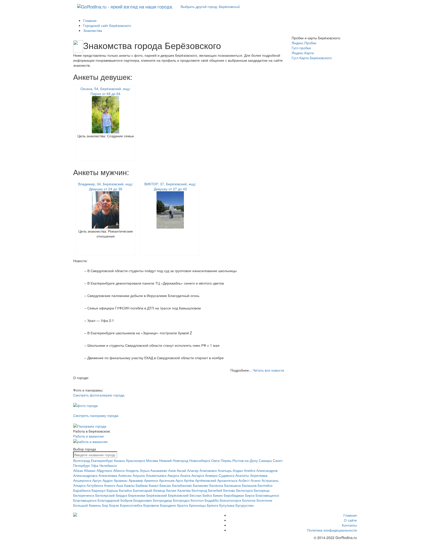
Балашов (249, 485)
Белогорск (244, 490)
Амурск (173, 475)
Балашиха (232, 485)
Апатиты (242, 475)
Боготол (197, 500)
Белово (229, 490)
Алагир (193, 470)
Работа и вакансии (88, 436)
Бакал (154, 485)
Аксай (181, 470)
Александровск (85, 475)
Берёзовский (156, 495)
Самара (265, 460)
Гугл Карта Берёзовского (312, 57)
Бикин (218, 495)
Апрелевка (259, 475)
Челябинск (108, 465)
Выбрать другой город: (210, 6)
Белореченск (83, 495)
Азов (172, 470)
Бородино (168, 505)
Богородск (181, 500)
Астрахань (270, 480)
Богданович (142, 500)
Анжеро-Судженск (219, 475)
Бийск (207, 495)
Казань (119, 460)
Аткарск (79, 485)
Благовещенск (267, 495)
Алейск (249, 470)
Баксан (165, 485)
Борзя (114, 505)
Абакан (90, 470)
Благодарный (108, 500)
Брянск (212, 505)
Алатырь (225, 470)
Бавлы (129, 485)
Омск (215, 460)
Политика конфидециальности (332, 530)
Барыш (112, 490)
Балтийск (265, 485)
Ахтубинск (95, 485)
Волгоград (81, 460)
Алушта (139, 475)
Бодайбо (212, 500)
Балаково (200, 485)
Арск (179, 480)
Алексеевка (108, 475)
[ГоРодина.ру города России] (106, 515)
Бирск (250, 495)
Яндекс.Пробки (304, 42)
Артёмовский (205, 480)
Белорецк (261, 490)
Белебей (215, 490)
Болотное (264, 500)
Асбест (244, 480)
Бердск (121, 495)
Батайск (125, 490)
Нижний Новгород (173, 460)
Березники (136, 495)
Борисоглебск (131, 505)
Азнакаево (158, 470)
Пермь (226, 460)
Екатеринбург (102, 460)
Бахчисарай (142, 490)
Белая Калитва (178, 490)
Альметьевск (156, 475)
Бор (105, 505)
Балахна (216, 485)
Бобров (126, 500)
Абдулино (104, 470)
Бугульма (226, 505)
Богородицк (162, 500)
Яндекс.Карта (303, 52)
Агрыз (144, 470)
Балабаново (182, 485)
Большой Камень (87, 505)
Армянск (151, 480)
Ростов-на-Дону (245, 460)
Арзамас (121, 480)
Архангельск (227, 480)
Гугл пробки (301, 47)
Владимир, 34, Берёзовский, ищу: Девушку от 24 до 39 (105, 186)
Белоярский (105, 495)
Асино (256, 480)
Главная (350, 515)
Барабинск (82, 490)
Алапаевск (208, 470)
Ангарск (197, 475)
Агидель (132, 470)
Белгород (199, 490)
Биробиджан (234, 495)
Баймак (142, 485)
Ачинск (109, 485)
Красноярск (135, 460)
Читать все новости (268, 370)
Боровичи (151, 505)
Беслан (196, 495)
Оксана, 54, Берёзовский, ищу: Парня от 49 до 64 (105, 91)
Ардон (108, 480)
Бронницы (197, 505)
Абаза (78, 470)
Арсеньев (166, 480)
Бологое (249, 500)
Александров (266, 470)
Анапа (185, 475)
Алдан (238, 470)
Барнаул (99, 490)
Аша (119, 485)
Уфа (94, 465)
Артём (189, 480)
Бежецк (159, 490)
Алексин (125, 475)
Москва (152, 460)
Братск (182, 505)
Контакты (349, 525)
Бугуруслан (244, 505)
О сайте (350, 520)
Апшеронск (82, 480)
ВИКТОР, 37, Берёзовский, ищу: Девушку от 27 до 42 (170, 186)
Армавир (136, 480)
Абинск (119, 470)
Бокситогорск (230, 500)
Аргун (97, 480)
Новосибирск (199, 460)
